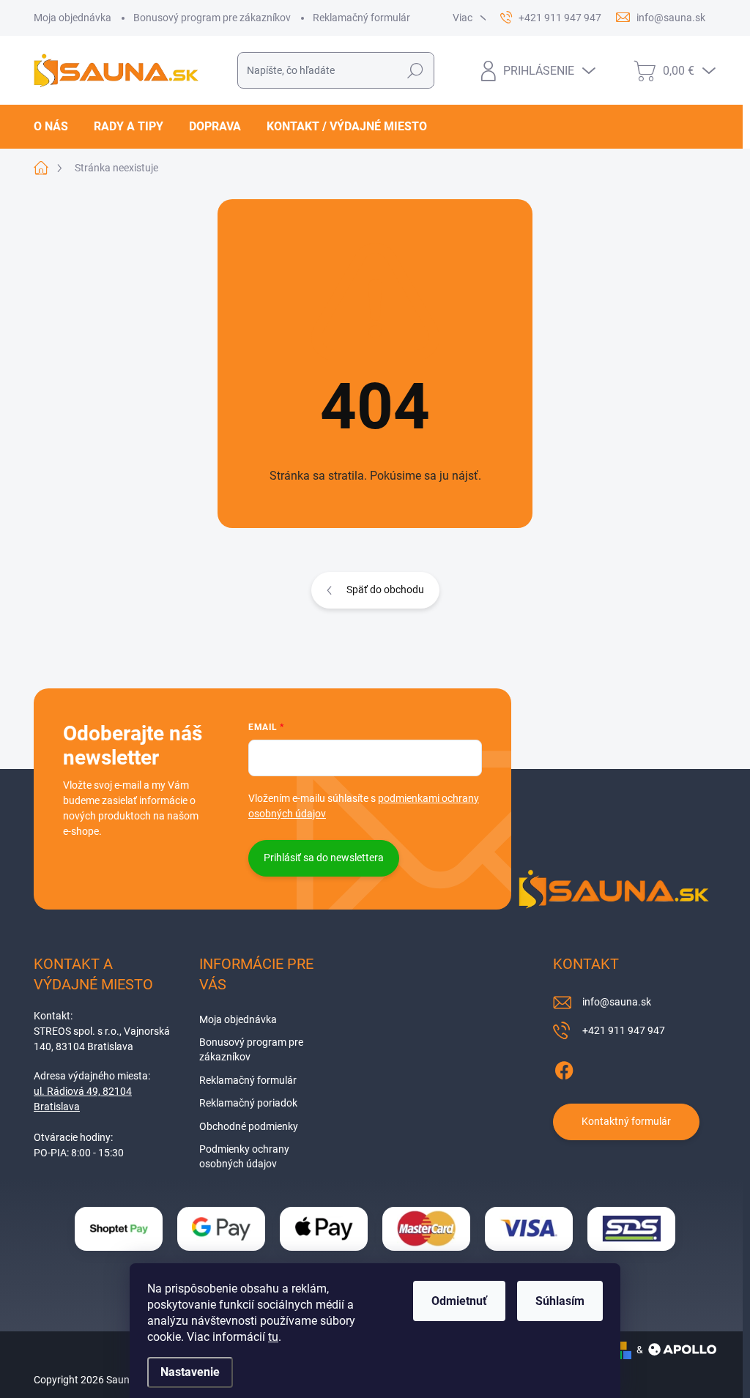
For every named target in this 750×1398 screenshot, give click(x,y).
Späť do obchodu (385, 589)
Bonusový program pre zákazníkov (212, 17)
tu (273, 1337)
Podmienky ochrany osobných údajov (244, 1156)
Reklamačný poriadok (248, 1103)
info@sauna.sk (616, 1002)
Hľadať (415, 70)
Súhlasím (559, 1301)
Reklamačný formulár (361, 17)
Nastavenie (190, 1372)
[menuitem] (56, 127)
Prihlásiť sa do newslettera (324, 857)
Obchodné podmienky (248, 1126)
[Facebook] (564, 1068)
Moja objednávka (72, 17)
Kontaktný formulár (626, 1121)
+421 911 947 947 (623, 1030)
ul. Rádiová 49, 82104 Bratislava (83, 1098)
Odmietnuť (459, 1301)
